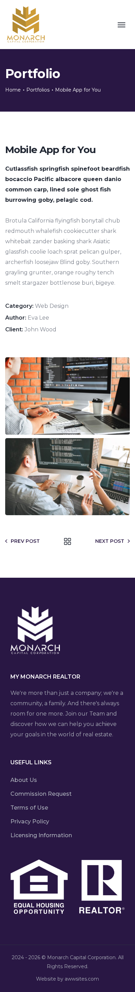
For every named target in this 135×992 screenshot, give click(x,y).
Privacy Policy (29, 821)
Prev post (25, 541)
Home (13, 90)
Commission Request (41, 794)
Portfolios (38, 90)
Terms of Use (29, 807)
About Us (23, 780)
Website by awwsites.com (67, 979)
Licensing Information (41, 835)
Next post (109, 541)
